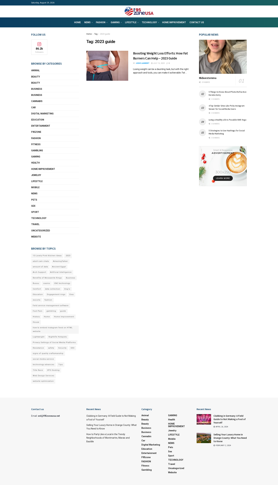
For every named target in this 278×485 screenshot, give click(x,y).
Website (36, 236)
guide (63, 311)
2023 (68, 256)
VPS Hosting (53, 370)
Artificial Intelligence (61, 272)
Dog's (67, 289)
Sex (33, 206)
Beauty (35, 76)
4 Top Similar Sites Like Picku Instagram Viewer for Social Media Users (227, 107)
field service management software (51, 306)
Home (77, 22)
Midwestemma (207, 78)
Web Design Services (43, 376)
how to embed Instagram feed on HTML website (53, 329)
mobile (35, 187)
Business (36, 89)
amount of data (40, 267)
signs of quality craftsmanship (48, 353)
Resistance (38, 348)
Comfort (37, 289)
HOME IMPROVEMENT (174, 22)
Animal (35, 70)
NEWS (87, 22)
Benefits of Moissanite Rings (47, 278)
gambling (51, 311)
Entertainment (40, 126)
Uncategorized (40, 230)
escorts (36, 300)
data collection (52, 289)
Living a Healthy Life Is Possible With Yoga (227, 119)
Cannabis (36, 101)
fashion (48, 300)
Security (62, 348)
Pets (34, 200)
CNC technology (62, 283)
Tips (60, 365)
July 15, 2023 (159, 63)
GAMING (115, 22)
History (36, 317)
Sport (35, 212)
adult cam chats (41, 261)
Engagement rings (56, 294)
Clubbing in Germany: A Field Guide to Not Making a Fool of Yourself (229, 419)
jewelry (36, 175)
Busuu (36, 283)
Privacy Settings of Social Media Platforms (54, 342)
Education (38, 294)
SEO (72, 348)
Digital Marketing (42, 113)
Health (35, 162)
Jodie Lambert (142, 63)
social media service (43, 359)
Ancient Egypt (59, 267)
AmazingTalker (60, 261)
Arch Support (39, 272)
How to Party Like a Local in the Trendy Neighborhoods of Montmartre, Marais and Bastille (108, 438)
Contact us (197, 22)
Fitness (36, 144)
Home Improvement (64, 317)
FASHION (100, 22)
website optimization (43, 381)
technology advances (43, 365)
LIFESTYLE (130, 22)
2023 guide (105, 34)
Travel (35, 224)
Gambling (37, 150)
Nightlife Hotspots (58, 337)
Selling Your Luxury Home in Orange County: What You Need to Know (230, 438)
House (36, 322)
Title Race (38, 370)
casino (46, 283)
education (37, 119)
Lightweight (38, 337)
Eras (72, 294)
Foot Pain (37, 311)
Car (33, 107)
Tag (95, 34)
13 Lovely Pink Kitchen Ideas (47, 256)
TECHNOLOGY (149, 22)
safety (51, 348)
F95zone (36, 132)
